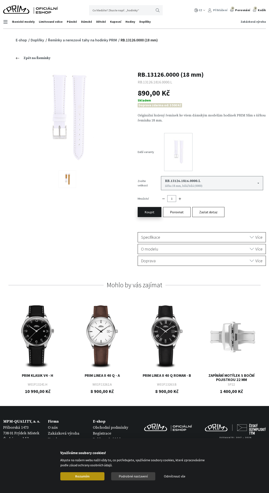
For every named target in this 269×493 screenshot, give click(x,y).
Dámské (86, 22)
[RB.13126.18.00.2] (67, 179)
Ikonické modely (23, 22)
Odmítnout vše (174, 476)
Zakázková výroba (253, 22)
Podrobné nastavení (133, 476)
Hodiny (130, 22)
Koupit (149, 212)
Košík (260, 9)
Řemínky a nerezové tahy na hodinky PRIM (83, 40)
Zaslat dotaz (208, 212)
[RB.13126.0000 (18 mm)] (67, 117)
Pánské (72, 22)
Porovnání (241, 9)
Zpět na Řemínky (37, 58)
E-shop (22, 40)
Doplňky (145, 22)
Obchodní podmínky (110, 427)
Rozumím (82, 476)
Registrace (102, 433)
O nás (53, 427)
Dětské (101, 22)
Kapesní (115, 22)
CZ (200, 10)
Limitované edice (51, 22)
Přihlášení (219, 10)
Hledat (158, 10)
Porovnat (177, 212)
